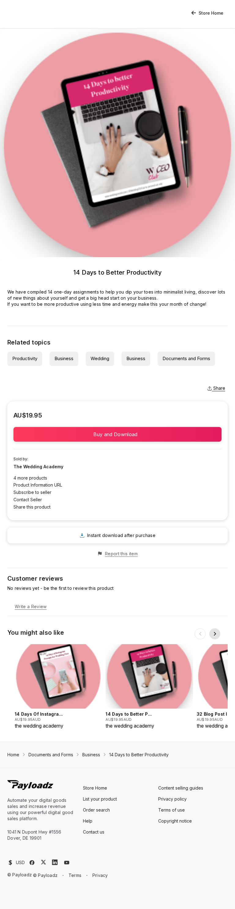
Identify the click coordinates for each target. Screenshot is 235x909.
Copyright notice (175, 820)
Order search (96, 809)
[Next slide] (214, 633)
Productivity (24, 358)
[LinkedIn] (55, 862)
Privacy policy (172, 798)
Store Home (211, 13)
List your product (100, 798)
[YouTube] (67, 863)
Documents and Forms (186, 358)
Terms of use (171, 809)
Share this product (31, 506)
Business (63, 358)
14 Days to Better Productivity (139, 754)
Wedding (100, 358)
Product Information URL (37, 484)
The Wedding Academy (38, 466)
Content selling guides (180, 787)
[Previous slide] (200, 633)
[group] (58, 686)
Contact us (93, 831)
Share (219, 388)
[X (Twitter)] (43, 862)
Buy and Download (117, 434)
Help (87, 820)
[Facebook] (32, 863)
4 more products (30, 477)
